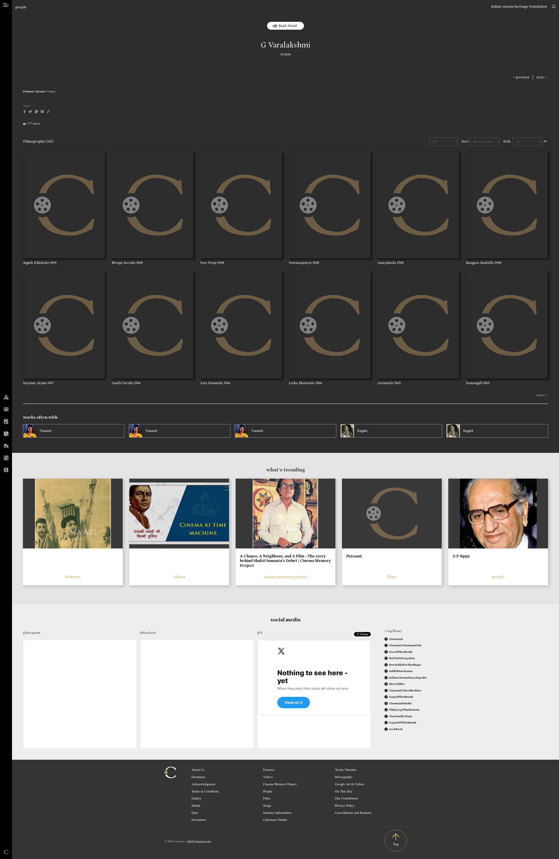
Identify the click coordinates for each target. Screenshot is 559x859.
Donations (198, 777)
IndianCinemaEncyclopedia (407, 677)
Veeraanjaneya (300, 263)
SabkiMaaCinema (400, 671)
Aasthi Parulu (122, 383)
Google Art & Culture (350, 784)
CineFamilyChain (400, 716)
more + (542, 395)
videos (179, 576)
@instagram (31, 633)
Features (268, 769)
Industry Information (277, 812)
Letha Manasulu (302, 383)
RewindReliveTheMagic (405, 664)
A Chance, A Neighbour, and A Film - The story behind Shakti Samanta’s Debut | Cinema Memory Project (285, 561)
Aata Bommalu (211, 383)
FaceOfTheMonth (400, 651)
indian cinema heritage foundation (519, 6)
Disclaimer (199, 819)
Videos (268, 777)
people (21, 7)
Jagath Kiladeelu (36, 263)
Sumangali (474, 383)
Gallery (197, 798)
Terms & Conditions (205, 791)
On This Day (343, 791)
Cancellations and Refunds (353, 812)
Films (267, 798)
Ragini (362, 430)
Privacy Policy (345, 805)
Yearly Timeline (346, 769)
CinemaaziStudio (400, 703)
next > (541, 77)
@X (260, 633)
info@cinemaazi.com (199, 841)
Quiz (195, 812)
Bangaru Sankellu (480, 263)
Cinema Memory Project (280, 784)
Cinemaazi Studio (275, 819)
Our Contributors (346, 798)
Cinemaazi (396, 639)
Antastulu (385, 383)
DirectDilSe (397, 683)
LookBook (396, 729)
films (392, 576)
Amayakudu (386, 263)
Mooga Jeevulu (123, 263)
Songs (267, 805)
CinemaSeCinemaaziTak (405, 645)
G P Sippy (461, 556)
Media (196, 805)
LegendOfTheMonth (402, 722)
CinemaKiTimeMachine (405, 690)
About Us (198, 769)
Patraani (354, 556)
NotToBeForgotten (402, 658)
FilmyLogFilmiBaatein (404, 709)
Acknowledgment (203, 784)
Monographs (343, 777)
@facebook (148, 633)
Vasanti (45, 430)
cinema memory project (285, 576)
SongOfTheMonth (401, 696)
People (267, 791)
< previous (521, 77)
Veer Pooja (208, 263)
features (73, 576)
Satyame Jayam (35, 383)
